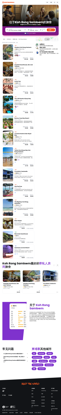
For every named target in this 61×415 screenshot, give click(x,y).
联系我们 (33, 403)
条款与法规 (11, 412)
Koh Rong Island (37, 357)
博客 (42, 393)
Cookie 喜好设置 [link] (38, 412)
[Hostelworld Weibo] (3, 391)
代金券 (21, 412)
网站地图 (31, 412)
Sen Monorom (43, 361)
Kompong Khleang (37, 365)
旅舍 (15, 45)
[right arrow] (57, 265)
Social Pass (43, 390)
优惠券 (16, 412)
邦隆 (34, 368)
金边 (34, 353)
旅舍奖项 (43, 399)
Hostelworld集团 (54, 390)
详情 (17, 42)
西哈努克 (50, 353)
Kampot (47, 357)
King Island (41, 368)
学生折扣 (43, 406)
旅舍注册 (53, 403)
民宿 (32, 396)
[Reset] (25, 29)
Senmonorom (49, 365)
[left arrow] (54, 265)
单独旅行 (43, 403)
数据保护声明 (4, 412)
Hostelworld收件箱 (54, 409)
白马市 (53, 357)
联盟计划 (53, 406)
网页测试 (26, 412)
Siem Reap (41, 353)
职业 (52, 396)
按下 (52, 393)
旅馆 (15, 232)
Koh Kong (52, 361)
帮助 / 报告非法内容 (35, 406)
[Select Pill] (54, 2)
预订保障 (43, 396)
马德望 (34, 361)
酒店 (15, 245)
